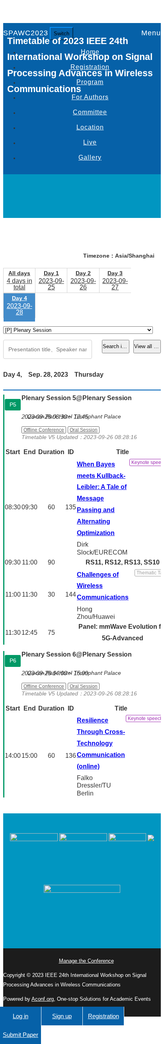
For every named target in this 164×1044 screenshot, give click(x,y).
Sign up (62, 1016)
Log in (20, 1016)
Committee (90, 112)
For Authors (90, 97)
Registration (103, 1016)
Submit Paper (20, 1034)
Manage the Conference (86, 961)
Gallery (90, 157)
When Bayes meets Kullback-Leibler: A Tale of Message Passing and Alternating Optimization (102, 498)
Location (90, 127)
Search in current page (116, 346)
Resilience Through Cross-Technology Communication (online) (101, 743)
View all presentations (147, 346)
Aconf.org (42, 999)
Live (90, 142)
